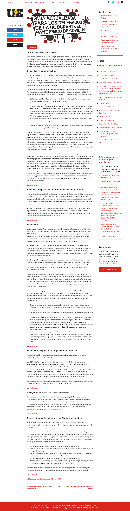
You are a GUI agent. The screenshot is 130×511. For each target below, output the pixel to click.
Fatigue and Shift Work (106, 107)
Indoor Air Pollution (105, 116)
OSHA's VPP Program (106, 120)
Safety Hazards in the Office (108, 124)
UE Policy (50, 2)
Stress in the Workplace (107, 75)
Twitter (15, 35)
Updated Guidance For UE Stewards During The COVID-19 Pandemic (109, 133)
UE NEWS (10, 2)
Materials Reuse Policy (88, 505)
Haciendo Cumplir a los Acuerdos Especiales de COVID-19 (109, 24)
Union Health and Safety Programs (110, 127)
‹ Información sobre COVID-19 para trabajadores (39, 487)
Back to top (33, 185)
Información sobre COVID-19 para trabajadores (108, 159)
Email (15, 40)
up (59, 486)
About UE (38, 2)
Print (15, 45)
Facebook (15, 30)
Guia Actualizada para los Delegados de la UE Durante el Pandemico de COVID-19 (110, 169)
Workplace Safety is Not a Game (110, 82)
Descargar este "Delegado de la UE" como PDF (45, 479)
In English (32, 47)
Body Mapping (104, 103)
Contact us (109, 270)
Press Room (77, 2)
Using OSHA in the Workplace (109, 79)
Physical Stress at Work (107, 71)
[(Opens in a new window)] (108, 2)
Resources (63, 2)
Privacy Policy (94, 508)
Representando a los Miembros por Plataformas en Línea (110, 48)
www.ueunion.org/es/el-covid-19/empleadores (49, 128)
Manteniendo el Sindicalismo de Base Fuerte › (79, 487)
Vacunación (105, 30)
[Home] (15, 13)
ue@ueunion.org (82, 508)
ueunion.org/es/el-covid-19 (52, 409)
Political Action (25, 2)
